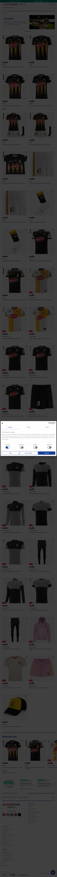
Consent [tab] (10, 427)
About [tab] (47, 427)
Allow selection (28, 453)
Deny (10, 453)
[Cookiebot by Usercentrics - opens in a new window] (49, 423)
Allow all (47, 453)
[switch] (21, 447)
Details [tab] (28, 427)
